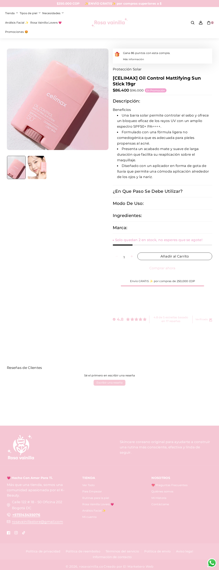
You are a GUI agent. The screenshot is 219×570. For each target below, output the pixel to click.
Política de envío (157, 551)
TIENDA (88, 478)
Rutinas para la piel (95, 498)
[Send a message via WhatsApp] (212, 563)
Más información (133, 59)
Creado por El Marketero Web (128, 566)
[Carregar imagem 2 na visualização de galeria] (37, 167)
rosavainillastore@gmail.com (37, 522)
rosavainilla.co (91, 566)
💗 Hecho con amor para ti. (30, 478)
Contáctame (160, 504)
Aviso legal (184, 551)
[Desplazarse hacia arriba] (211, 549)
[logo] (20, 447)
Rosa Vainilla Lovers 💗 (98, 504)
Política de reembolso (83, 551)
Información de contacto (112, 557)
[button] (11, 13)
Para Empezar (92, 491)
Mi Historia (158, 498)
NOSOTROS (160, 478)
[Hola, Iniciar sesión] (200, 22)
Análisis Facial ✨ (94, 510)
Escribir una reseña (109, 382)
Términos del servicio (122, 551)
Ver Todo (88, 485)
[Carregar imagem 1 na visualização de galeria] (16, 167)
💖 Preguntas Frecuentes (169, 485)
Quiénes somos (162, 491)
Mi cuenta (89, 517)
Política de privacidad (43, 551)
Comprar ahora (162, 268)
